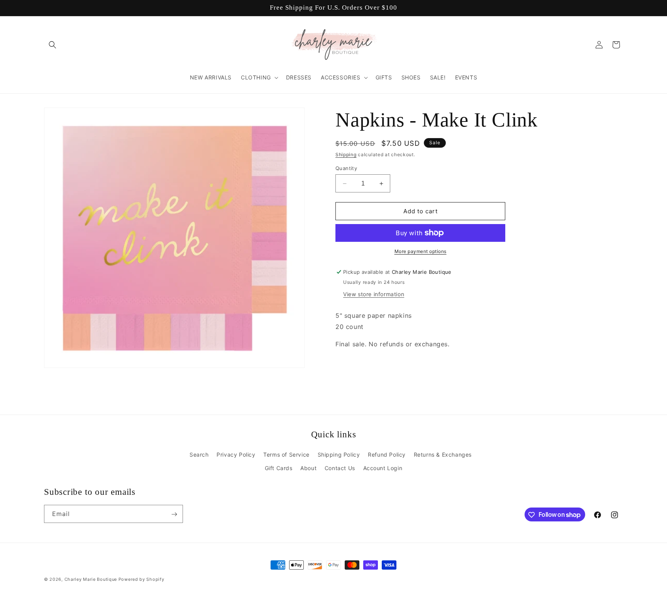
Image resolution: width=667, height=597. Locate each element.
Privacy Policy (236, 454)
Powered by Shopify (141, 579)
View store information (373, 294)
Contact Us (340, 468)
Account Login (383, 468)
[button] (52, 44)
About (308, 468)
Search (199, 454)
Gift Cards (279, 468)
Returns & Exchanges (443, 454)
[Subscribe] (174, 514)
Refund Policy (387, 454)
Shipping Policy (339, 454)
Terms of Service (286, 454)
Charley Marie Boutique (90, 579)
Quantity (346, 168)
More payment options (420, 251)
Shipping (346, 154)
